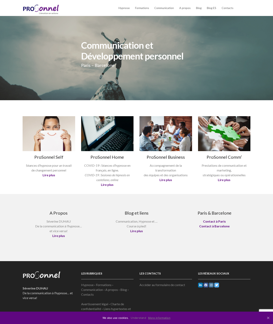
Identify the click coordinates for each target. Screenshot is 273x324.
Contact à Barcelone (214, 226)
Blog (199, 8)
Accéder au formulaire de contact (162, 285)
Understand (138, 317)
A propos (185, 8)
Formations (142, 8)
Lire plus (49, 175)
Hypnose (124, 8)
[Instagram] (211, 285)
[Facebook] (205, 285)
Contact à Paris (214, 221)
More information (159, 317)
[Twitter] (216, 285)
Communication (164, 8)
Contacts (227, 8)
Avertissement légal (95, 304)
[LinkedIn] (200, 285)
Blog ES (211, 8)
